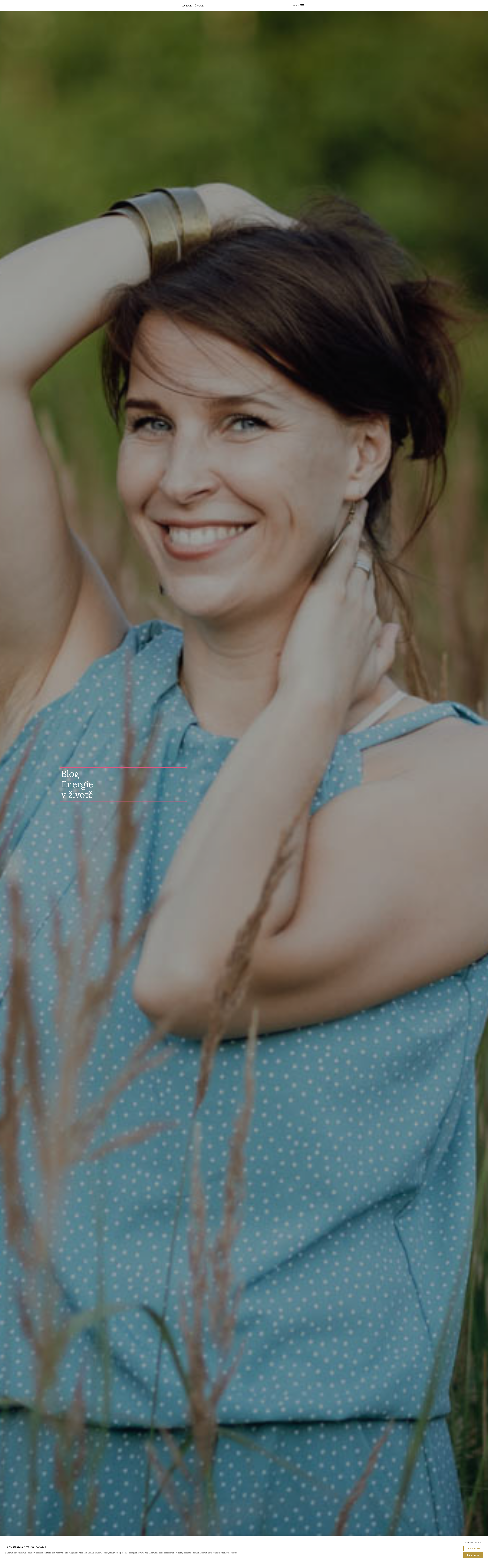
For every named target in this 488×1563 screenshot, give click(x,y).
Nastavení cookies (473, 1542)
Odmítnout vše (473, 1548)
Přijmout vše (473, 1555)
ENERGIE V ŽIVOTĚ (193, 6)
